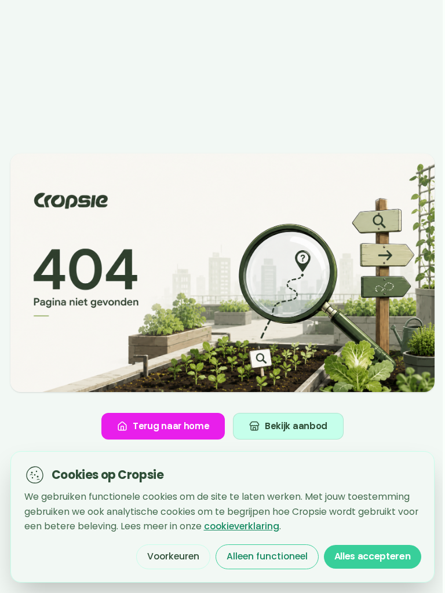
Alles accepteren (372, 556)
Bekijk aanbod (296, 426)
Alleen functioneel (267, 556)
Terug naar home (171, 426)
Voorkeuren (173, 556)
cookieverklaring (241, 526)
